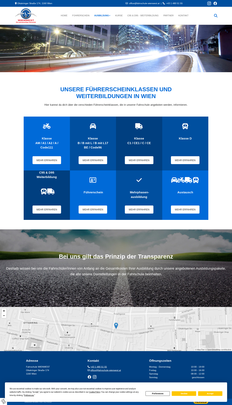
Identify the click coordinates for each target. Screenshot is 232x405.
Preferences (158, 394)
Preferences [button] (29, 395)
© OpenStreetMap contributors (218, 349)
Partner (168, 15)
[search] (215, 15)
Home (64, 15)
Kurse (119, 15)
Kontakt (183, 15)
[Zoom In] (4, 310)
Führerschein (80, 15)
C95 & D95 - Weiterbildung (143, 15)
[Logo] (30, 15)
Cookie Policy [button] (94, 392)
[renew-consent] (3, 401)
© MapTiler (200, 349)
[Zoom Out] (4, 315)
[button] (47, 160)
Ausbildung (101, 15)
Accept (210, 394)
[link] (102, 15)
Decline (184, 394)
